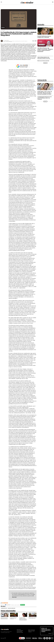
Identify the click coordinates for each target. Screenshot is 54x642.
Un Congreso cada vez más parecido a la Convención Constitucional (13, 618)
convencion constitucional (11, 608)
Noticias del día (42, 80)
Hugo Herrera (7, 40)
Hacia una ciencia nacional (43, 60)
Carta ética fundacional (20, 630)
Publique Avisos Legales (31, 630)
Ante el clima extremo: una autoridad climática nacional (43, 58)
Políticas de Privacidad (20, 632)
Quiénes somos (19, 629)
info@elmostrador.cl (7, 632)
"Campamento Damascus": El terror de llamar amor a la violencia (44, 98)
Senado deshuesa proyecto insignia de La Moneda (44, 36)
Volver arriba (2, 638)
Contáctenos (29, 631)
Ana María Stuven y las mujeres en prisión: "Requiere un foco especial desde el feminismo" (45, 49)
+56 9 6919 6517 (3, 632)
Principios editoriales (19, 631)
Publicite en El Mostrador (31, 629)
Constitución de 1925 (4, 608)
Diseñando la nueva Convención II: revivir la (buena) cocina (32, 618)
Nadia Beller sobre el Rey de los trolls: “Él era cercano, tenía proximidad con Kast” (44, 93)
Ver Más (45, 101)
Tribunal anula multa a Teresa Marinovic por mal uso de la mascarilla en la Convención (4, 618)
